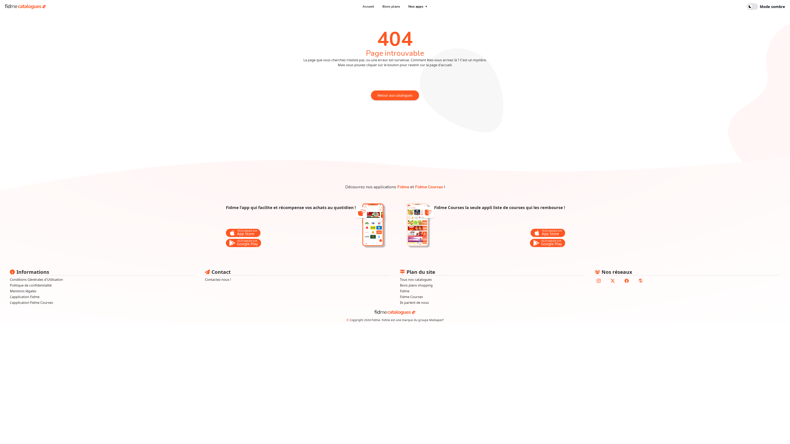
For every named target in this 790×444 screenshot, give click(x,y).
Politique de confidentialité (31, 285)
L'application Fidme (25, 297)
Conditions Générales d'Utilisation (36, 279)
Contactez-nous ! (218, 279)
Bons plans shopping (416, 285)
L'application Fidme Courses (31, 302)
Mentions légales (23, 291)
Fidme (403, 187)
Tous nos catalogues (416, 279)
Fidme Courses (429, 187)
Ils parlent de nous (414, 302)
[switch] (766, 6)
